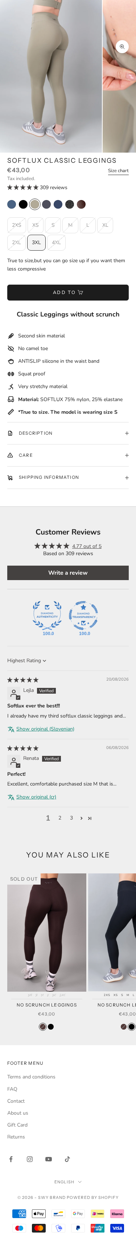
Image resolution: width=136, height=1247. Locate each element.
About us (17, 1113)
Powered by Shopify (93, 1197)
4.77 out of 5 (87, 546)
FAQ (12, 1089)
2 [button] (59, 817)
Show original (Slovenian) (45, 728)
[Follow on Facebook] (11, 1159)
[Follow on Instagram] (29, 1159)
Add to (64, 292)
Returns (16, 1136)
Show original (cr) (36, 796)
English (64, 1181)
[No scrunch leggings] (43, 1027)
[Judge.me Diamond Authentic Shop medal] (47, 615)
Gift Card (17, 1125)
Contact (16, 1101)
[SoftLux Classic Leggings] (11, 204)
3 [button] (71, 817)
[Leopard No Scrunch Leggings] (69, 204)
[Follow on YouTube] (48, 1159)
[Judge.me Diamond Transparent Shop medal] (83, 615)
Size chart (118, 170)
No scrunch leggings (47, 1005)
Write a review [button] (68, 573)
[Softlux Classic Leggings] (23, 204)
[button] (23, 187)
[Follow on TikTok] (67, 1159)
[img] (22, 680)
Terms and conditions (31, 1076)
